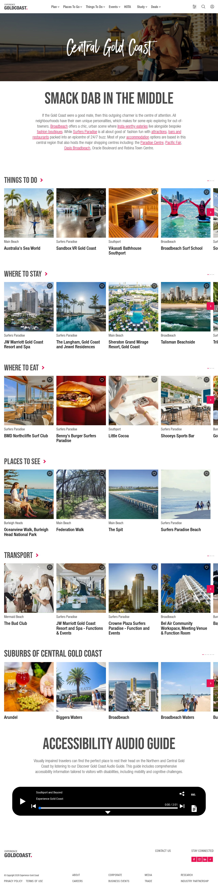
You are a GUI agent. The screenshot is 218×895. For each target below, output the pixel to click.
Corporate (115, 875)
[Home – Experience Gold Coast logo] (18, 854)
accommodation (137, 137)
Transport (18, 555)
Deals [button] (154, 7)
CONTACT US (163, 851)
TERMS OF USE (34, 881)
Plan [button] (54, 7)
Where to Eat (21, 368)
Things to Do (20, 180)
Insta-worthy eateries (133, 126)
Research (187, 875)
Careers (77, 881)
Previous (11, 212)
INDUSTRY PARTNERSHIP (195, 881)
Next (210, 212)
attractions (159, 131)
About (76, 875)
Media (148, 875)
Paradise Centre (152, 142)
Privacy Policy (13, 881)
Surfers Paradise (85, 131)
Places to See (22, 462)
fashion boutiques (50, 131)
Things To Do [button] (94, 7)
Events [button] (113, 7)
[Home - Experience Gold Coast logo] (16, 6)
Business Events (118, 881)
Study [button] (141, 7)
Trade (148, 881)
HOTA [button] (127, 7)
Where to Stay (23, 274)
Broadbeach (59, 126)
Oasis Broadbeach (77, 148)
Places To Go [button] (71, 7)
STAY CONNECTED (202, 851)
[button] (194, 6)
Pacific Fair (173, 142)
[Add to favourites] (50, 192)
